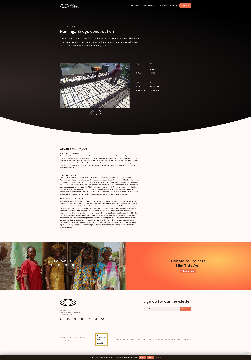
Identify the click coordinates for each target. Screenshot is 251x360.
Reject (150, 357)
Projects (73, 27)
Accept (142, 357)
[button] (98, 113)
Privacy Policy (176, 339)
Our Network (149, 5)
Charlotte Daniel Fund (122, 339)
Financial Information (163, 339)
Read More (157, 357)
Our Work (162, 5)
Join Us (172, 5)
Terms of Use (186, 339)
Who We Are (133, 5)
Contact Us (150, 339)
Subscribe (185, 309)
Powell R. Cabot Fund (138, 339)
